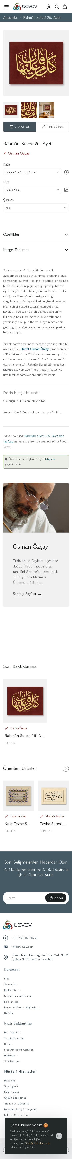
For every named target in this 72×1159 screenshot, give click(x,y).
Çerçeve (8, 199)
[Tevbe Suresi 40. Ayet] (53, 796)
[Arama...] (57, 6)
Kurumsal (12, 969)
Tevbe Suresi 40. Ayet (53, 824)
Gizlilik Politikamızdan (38, 1143)
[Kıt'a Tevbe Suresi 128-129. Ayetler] (18, 796)
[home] (10, 17)
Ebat (6, 182)
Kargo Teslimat (16, 250)
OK (59, 1136)
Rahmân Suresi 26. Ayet (25, 736)
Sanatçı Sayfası (27, 593)
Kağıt (6, 164)
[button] (36, 208)
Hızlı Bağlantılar (18, 1023)
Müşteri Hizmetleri (20, 1071)
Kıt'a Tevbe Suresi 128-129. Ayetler (18, 824)
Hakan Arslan (18, 816)
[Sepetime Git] (65, 6)
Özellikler (11, 234)
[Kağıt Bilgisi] (66, 172)
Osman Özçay (18, 153)
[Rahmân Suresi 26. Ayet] (25, 701)
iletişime (49, 459)
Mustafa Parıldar (55, 816)
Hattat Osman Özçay (35, 349)
